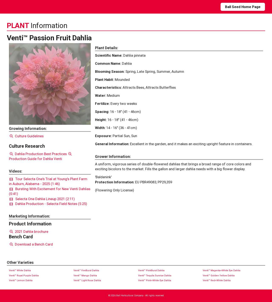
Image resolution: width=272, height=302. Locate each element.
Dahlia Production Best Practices (40, 154)
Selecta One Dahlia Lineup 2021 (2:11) (44, 199)
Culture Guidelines (29, 136)
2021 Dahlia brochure (31, 231)
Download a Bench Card (33, 244)
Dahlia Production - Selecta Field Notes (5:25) (50, 204)
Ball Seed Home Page (243, 7)
